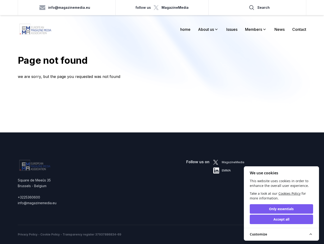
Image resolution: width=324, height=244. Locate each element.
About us (206, 29)
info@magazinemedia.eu (69, 7)
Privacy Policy (27, 234)
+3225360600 (29, 197)
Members (253, 29)
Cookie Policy (50, 234)
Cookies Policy (289, 193)
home (185, 29)
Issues (231, 29)
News (279, 29)
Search (263, 7)
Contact (299, 29)
